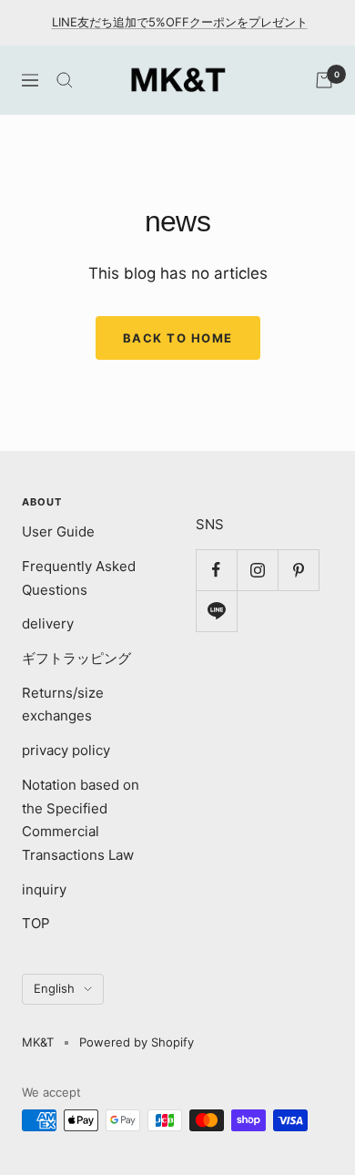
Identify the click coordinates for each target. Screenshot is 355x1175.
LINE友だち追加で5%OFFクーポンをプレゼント (180, 22)
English (54, 988)
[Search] (64, 80)
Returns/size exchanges (63, 704)
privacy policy (66, 750)
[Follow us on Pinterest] (298, 569)
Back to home (178, 338)
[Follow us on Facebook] (216, 569)
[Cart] (324, 80)
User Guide (58, 531)
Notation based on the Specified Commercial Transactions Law (80, 819)
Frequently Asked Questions (79, 577)
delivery (48, 623)
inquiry (44, 889)
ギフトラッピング (76, 658)
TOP (36, 923)
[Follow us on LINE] (216, 610)
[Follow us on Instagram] (257, 569)
